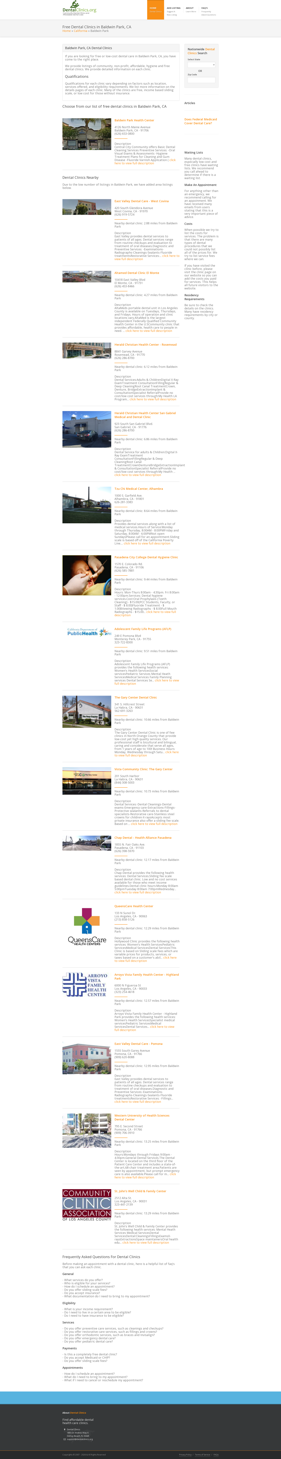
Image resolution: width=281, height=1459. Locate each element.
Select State (194, 59)
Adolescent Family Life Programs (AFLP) (142, 629)
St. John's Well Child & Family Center (140, 1191)
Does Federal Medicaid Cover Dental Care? (200, 121)
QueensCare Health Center (133, 906)
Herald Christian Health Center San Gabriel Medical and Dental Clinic (145, 415)
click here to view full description (145, 161)
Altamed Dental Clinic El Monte (136, 273)
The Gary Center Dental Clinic (135, 697)
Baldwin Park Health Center (134, 120)
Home (66, 31)
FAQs (216, 1454)
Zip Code (192, 74)
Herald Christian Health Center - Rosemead (145, 344)
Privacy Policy (185, 1454)
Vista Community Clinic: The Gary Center (143, 769)
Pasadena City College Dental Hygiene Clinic (146, 557)
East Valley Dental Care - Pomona (138, 1044)
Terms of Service (202, 1454)
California (80, 31)
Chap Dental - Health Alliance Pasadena (143, 838)
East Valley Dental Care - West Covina (141, 201)
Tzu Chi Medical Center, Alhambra (138, 489)
